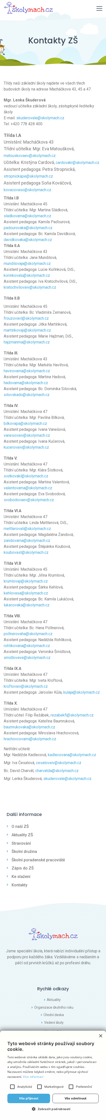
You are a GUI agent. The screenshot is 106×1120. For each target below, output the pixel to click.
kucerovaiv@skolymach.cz (26, 447)
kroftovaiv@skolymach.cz (26, 686)
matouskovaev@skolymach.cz (30, 155)
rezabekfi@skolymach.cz (72, 715)
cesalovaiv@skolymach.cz (58, 762)
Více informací (33, 1077)
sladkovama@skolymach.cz (27, 216)
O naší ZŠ (20, 826)
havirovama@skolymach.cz (27, 371)
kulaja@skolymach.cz (81, 692)
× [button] (100, 1036)
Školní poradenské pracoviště (38, 860)
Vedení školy (54, 1023)
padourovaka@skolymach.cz (28, 227)
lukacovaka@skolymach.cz (27, 605)
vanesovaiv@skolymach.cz (27, 435)
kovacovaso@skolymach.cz (27, 189)
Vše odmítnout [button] (76, 1098)
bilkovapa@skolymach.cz (25, 423)
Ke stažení (21, 876)
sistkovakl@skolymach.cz (26, 476)
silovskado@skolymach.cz (27, 394)
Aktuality (54, 1000)
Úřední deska (54, 1015)
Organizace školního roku (53, 1007)
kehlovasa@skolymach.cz (26, 593)
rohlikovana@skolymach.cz (27, 645)
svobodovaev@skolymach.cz (29, 500)
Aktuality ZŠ (22, 835)
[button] (53, 1108)
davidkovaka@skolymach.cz (28, 239)
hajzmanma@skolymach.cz (27, 342)
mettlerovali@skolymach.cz (27, 528)
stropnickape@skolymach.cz (28, 176)
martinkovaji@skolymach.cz (27, 330)
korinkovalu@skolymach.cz (27, 275)
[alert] (53, 1075)
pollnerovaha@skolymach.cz (28, 633)
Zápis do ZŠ (23, 868)
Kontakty (19, 885)
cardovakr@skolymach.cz (77, 162)
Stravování (21, 843)
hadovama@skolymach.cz (26, 382)
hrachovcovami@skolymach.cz (30, 739)
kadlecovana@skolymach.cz (72, 754)
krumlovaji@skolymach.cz (26, 581)
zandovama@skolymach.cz (27, 540)
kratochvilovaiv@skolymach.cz (30, 287)
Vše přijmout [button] (28, 1098)
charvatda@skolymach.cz (57, 770)
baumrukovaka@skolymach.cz (29, 727)
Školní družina (24, 851)
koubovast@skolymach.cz (26, 552)
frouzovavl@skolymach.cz (26, 318)
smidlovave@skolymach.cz (27, 657)
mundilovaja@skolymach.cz (27, 263)
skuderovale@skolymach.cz (40, 118)
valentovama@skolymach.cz (28, 488)
